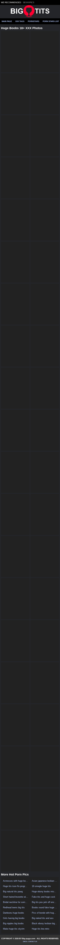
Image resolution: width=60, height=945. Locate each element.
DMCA (25, 941)
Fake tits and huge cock (43, 897)
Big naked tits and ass (43, 918)
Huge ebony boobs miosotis (44, 891)
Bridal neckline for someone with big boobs (15, 902)
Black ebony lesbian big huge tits (44, 923)
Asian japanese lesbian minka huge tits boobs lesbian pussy (44, 881)
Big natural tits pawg (13, 891)
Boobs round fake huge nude (44, 907)
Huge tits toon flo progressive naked (15, 886)
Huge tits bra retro (40, 929)
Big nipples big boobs (13, 923)
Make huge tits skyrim (13, 929)
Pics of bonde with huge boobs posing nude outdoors (44, 913)
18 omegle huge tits (41, 886)
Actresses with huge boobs (15, 881)
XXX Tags (19, 21)
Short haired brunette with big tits (15, 897)
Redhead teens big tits (14, 907)
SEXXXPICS (28, 2)
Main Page (7, 21)
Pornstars (33, 21)
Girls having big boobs (13, 918)
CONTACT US (32, 941)
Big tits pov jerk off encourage (44, 902)
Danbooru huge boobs (13, 913)
